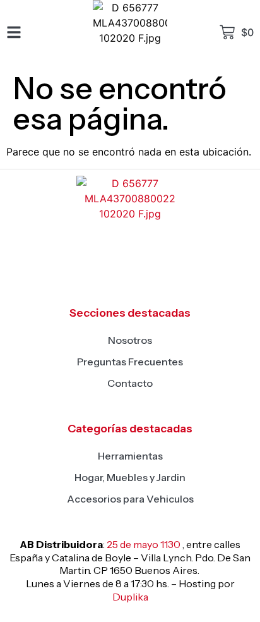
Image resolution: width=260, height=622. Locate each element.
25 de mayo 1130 (143, 544)
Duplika (130, 596)
